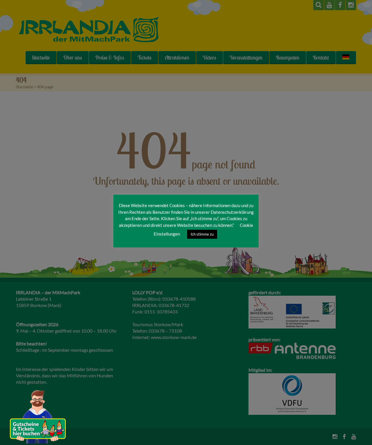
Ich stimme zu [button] (202, 234)
